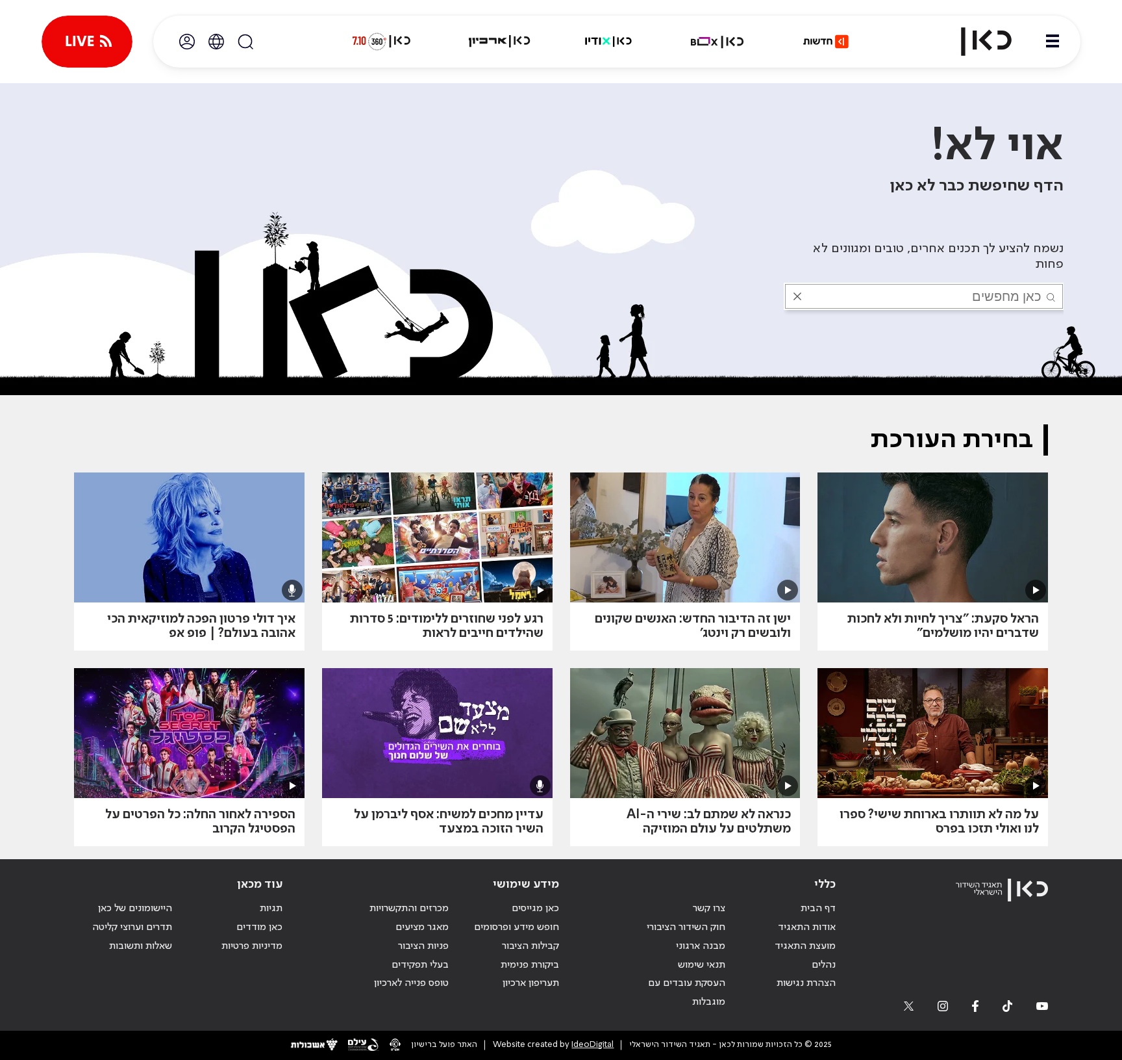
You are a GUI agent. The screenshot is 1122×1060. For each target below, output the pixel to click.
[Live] (87, 42)
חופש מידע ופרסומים (516, 927)
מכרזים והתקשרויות (409, 908)
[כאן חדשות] (826, 41)
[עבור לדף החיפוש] (245, 42)
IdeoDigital (592, 1045)
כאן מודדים (259, 927)
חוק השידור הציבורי (686, 927)
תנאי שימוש (701, 965)
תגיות (271, 908)
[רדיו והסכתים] (608, 41)
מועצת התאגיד (805, 946)
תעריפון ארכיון (531, 983)
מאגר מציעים (422, 927)
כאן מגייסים (535, 908)
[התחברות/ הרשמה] (187, 42)
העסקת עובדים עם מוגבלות (686, 992)
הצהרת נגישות (806, 983)
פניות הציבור (423, 946)
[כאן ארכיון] (499, 41)
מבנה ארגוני (700, 946)
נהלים (824, 965)
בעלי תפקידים (420, 965)
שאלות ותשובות (140, 946)
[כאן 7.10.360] (381, 41)
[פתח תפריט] (1052, 42)
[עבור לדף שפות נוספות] (216, 42)
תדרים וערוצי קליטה (132, 927)
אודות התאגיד (807, 927)
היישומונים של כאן (135, 908)
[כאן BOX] (717, 41)
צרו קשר (709, 908)
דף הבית (818, 908)
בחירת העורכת (951, 440)
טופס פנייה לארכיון (411, 983)
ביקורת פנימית (530, 965)
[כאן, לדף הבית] (975, 41)
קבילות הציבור (530, 946)
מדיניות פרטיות (251, 946)
